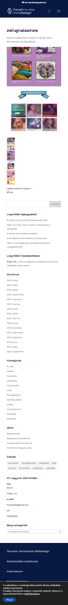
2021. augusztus (14, 337)
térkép (10, 404)
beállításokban (32, 593)
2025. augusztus (14, 299)
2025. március (13, 304)
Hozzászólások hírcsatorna (19, 443)
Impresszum (15, 571)
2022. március (13, 318)
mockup (12, 468)
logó (54, 463)
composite (13, 463)
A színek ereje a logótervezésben (22, 233)
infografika (44, 463)
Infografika (12, 381)
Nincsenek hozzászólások (21, 41)
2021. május (12, 347)
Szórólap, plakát (14, 400)
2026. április (12, 290)
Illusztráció (12, 376)
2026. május (12, 285)
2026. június (12, 280)
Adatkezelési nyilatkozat (22, 561)
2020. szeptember (15, 351)
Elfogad (9, 600)
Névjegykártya (14, 395)
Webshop (11, 419)
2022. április (12, 313)
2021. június (12, 342)
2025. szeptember (15, 294)
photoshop (24, 468)
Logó (9, 390)
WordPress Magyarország (19, 448)
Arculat (10, 366)
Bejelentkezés (13, 433)
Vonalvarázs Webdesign (34, 551)
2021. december (14, 328)
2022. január (12, 323)
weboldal (50, 468)
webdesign (38, 468)
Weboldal (11, 414)
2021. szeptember (15, 332)
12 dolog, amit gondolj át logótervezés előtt (27, 220)
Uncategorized (14, 409)
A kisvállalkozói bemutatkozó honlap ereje (27, 238)
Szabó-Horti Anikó (25, 37)
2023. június (12, 309)
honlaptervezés (28, 463)
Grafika (10, 371)
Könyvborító (13, 385)
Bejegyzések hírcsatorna (18, 438)
